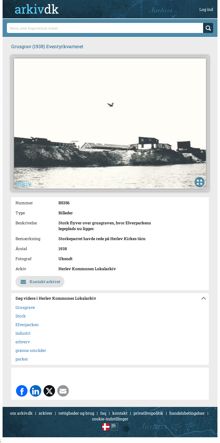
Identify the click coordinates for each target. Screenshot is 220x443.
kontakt (119, 413)
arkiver (45, 413)
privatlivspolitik (148, 413)
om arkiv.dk (21, 413)
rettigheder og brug (76, 413)
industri (22, 333)
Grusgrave (25, 307)
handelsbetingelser (187, 413)
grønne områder (30, 350)
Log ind (206, 9)
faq (103, 413)
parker (21, 359)
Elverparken (27, 324)
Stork (20, 316)
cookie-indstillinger (110, 419)
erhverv (22, 341)
